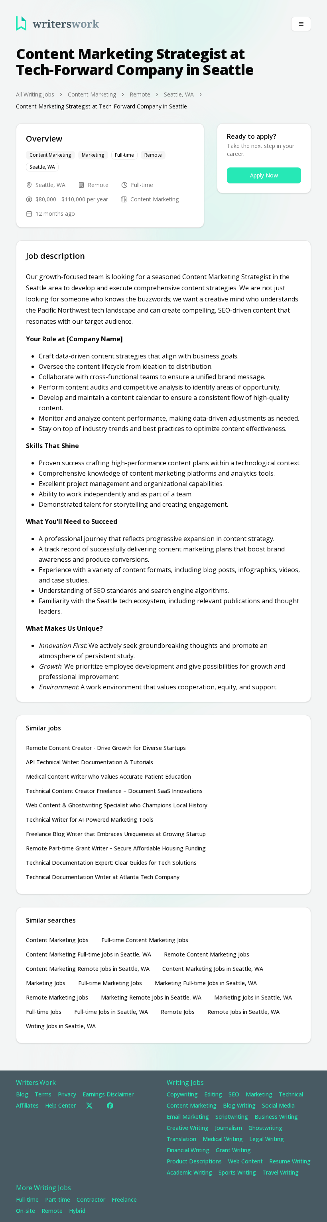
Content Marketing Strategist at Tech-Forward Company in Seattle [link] (101, 106)
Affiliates (27, 1105)
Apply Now (264, 175)
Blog (22, 1094)
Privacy (67, 1094)
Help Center (60, 1105)
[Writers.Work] (57, 23)
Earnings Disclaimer (108, 1094)
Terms (43, 1094)
